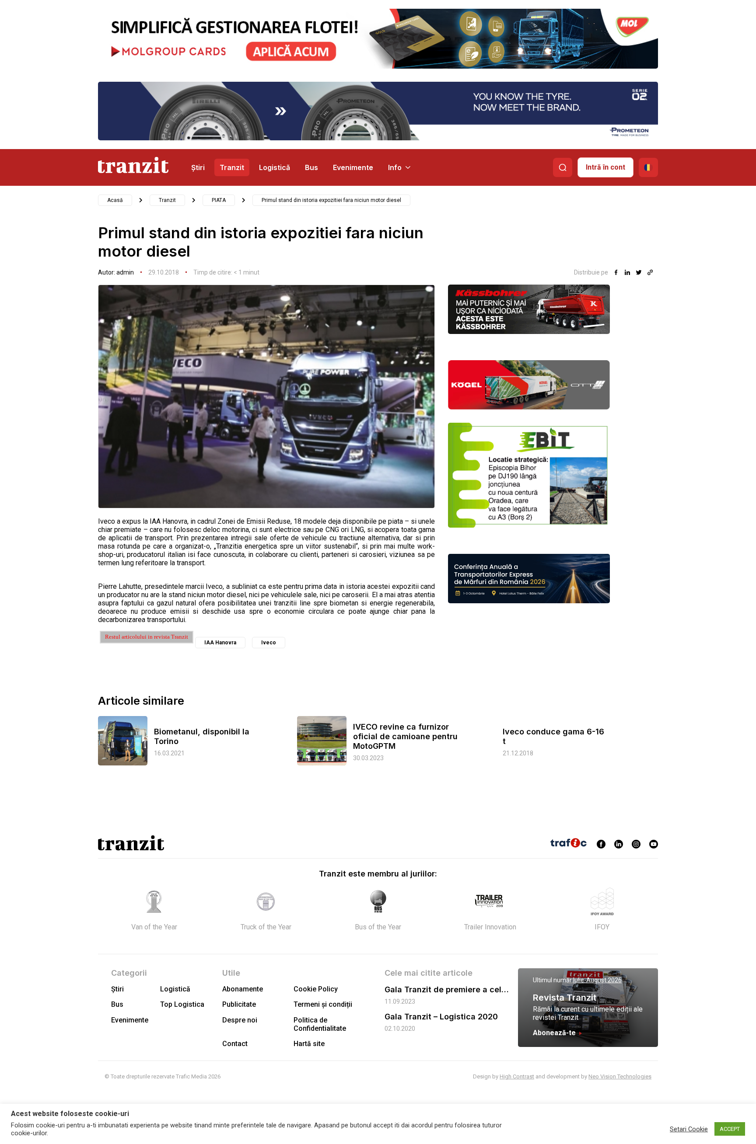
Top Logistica (182, 1004)
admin (125, 272)
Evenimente (353, 167)
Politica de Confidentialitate (320, 1024)
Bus (311, 167)
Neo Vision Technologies (619, 1076)
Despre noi (239, 1020)
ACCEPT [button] (730, 1129)
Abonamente (242, 989)
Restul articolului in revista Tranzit (146, 636)
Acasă (115, 200)
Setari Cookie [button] (689, 1129)
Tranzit (232, 167)
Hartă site (309, 1044)
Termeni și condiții (323, 1004)
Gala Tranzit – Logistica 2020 (441, 1016)
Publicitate (239, 1004)
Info (395, 167)
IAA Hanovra (220, 643)
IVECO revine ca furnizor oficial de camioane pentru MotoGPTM (405, 736)
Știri (198, 167)
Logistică (274, 167)
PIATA (219, 200)
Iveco (268, 643)
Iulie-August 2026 (597, 980)
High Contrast (517, 1076)
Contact (235, 1044)
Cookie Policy (316, 989)
